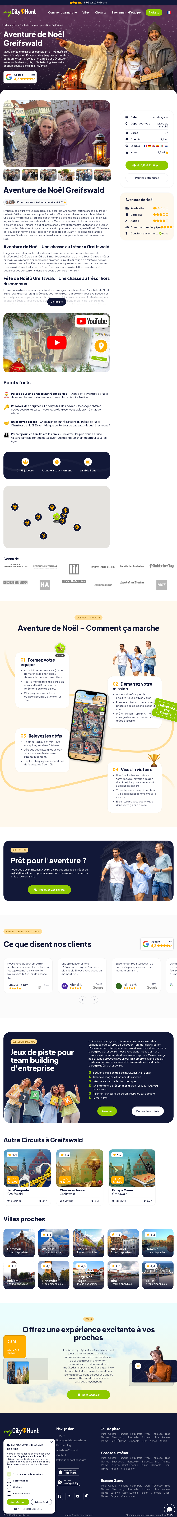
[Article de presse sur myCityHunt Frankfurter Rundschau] (132, 565)
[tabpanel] (25, 465)
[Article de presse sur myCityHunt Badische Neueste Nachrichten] (15, 565)
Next (94, 999)
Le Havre (115, 1465)
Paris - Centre (108, 1433)
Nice (167, 1433)
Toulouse (157, 1433)
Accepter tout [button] (18, 1502)
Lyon (147, 1433)
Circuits (100, 12)
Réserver (107, 1111)
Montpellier (133, 1437)
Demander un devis (147, 1111)
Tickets (60, 1435)
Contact (61, 1455)
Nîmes (153, 1440)
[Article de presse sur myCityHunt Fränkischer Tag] (162, 566)
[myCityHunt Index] (23, 12)
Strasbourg (118, 1437)
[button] (29, 1508)
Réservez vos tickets (52, 889)
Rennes (166, 1437)
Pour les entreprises (147, 177)
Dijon (144, 1440)
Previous (82, 999)
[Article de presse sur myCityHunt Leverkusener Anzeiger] (132, 582)
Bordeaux (147, 1437)
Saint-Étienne (118, 1440)
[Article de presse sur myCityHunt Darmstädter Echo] (103, 567)
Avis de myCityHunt (67, 1450)
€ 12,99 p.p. (149, 165)
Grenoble (134, 1440)
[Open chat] (169, 1509)
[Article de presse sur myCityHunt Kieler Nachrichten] (74, 581)
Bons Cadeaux (91, 1394)
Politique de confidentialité (71, 1459)
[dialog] (29, 1476)
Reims (104, 1440)
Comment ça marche (62, 12)
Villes (86, 12)
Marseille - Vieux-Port (130, 1433)
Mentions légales (135, 1515)
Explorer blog (63, 1445)
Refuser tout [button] (41, 1502)
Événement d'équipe (126, 12)
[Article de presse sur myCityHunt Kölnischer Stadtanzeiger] (103, 585)
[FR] (169, 12)
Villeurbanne (128, 1468)
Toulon (144, 1465)
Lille (157, 1437)
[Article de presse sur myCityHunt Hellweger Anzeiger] (45, 585)
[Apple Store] (68, 1472)
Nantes (105, 1437)
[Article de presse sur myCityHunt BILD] (74, 569)
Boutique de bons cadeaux (71, 1440)
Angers (163, 1440)
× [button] (51, 1442)
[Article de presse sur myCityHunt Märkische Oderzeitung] (162, 585)
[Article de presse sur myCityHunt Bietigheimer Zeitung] (45, 567)
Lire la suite (57, 301)
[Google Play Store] (68, 1482)
